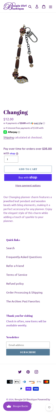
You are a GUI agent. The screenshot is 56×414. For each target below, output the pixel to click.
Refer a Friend (15, 265)
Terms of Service (16, 274)
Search (10, 248)
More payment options (28, 185)
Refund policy (15, 283)
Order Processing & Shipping (24, 292)
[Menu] (50, 6)
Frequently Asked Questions (24, 256)
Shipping (8, 137)
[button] (28, 123)
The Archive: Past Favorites (23, 301)
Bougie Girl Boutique (26, 399)
